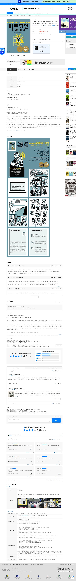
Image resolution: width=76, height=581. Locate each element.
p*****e (67, 168)
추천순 (56, 370)
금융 (66, 170)
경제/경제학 (23, 15)
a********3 (27, 452)
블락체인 (67, 159)
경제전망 (36, 15)
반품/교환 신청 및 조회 (25, 515)
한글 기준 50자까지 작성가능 (14, 419)
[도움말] (36, 33)
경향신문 (17, 99)
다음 (13, 371)
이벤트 (21, 13)
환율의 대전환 (72, 89)
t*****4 (67, 147)
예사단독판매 (59, 13)
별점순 (59, 370)
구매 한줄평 (49, 439)
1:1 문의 (31, 515)
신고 (23, 375)
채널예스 (31, 13)
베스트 (15, 13)
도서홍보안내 (27, 564)
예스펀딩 (37, 13)
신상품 (18, 13)
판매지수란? (51, 25)
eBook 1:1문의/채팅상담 (68, 569)
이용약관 (11, 564)
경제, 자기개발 (68, 149)
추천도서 (72, 13)
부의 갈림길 (72, 76)
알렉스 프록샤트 (35, 23)
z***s (57, 464)
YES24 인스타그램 (65, 564)
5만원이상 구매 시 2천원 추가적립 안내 (50, 34)
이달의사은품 (64, 13)
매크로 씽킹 (72, 117)
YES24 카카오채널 (61, 564)
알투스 (56, 23)
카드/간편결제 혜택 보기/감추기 (50, 39)
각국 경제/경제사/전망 (23, 94)
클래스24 (41, 13)
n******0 (15, 375)
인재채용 (7, 564)
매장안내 (27, 13)
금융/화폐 (21, 95)
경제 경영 (16, 15)
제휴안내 (34, 564)
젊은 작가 (54, 13)
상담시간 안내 (70, 571)
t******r (28, 464)
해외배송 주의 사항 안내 (71, 40)
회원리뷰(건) (43, 25)
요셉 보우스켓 (40, 23)
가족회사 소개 (70, 564)
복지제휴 (38, 564)
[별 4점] (12, 416)
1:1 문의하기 (59, 571)
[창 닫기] (49, 45)
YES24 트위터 (63, 564)
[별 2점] (10, 416)
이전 (10, 371)
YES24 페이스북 (62, 564)
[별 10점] (16, 416)
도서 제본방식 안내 (19, 79)
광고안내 (31, 564)
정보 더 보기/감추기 (39, 25)
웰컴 (7, 15)
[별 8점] (14, 416)
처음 (9, 371)
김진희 (52, 23)
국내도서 (11, 15)
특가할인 (68, 13)
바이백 (24, 13)
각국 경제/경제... (30, 15)
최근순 (53, 370)
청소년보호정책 (21, 564)
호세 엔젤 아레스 (46, 23)
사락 (34, 13)
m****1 (16, 389)
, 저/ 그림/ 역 (43, 23)
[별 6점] (13, 416)
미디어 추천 (13, 99)
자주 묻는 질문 (65, 571)
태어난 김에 (41, 49)
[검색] (51, 8)
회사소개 (3, 564)
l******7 (57, 452)
